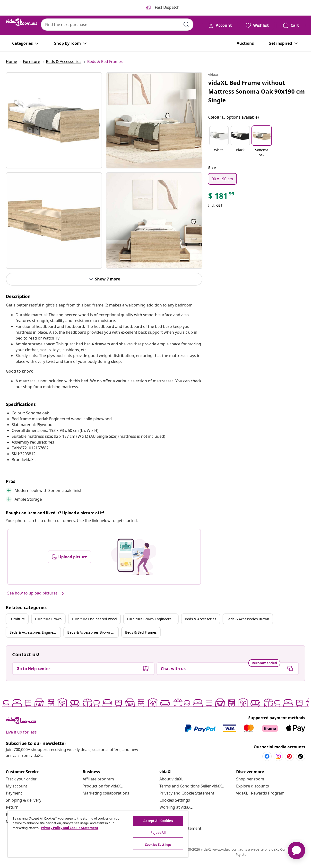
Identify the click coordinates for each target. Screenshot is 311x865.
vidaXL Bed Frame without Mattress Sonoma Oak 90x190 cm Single (256, 91)
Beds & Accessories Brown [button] (247, 619)
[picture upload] (134, 556)
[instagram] (278, 756)
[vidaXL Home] (21, 22)
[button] (219, 142)
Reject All (158, 832)
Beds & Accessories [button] (200, 619)
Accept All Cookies (158, 821)
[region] (98, 834)
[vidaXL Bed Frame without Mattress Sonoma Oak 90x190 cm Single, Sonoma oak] (54, 120)
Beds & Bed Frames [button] (141, 632)
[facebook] (267, 756)
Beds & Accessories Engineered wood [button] (34, 632)
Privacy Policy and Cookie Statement (69, 828)
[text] (221, 197)
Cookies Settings (174, 800)
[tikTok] (300, 756)
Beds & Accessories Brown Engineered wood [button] (92, 632)
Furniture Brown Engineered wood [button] (152, 619)
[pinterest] (289, 756)
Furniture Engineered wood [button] (94, 619)
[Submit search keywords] (186, 24)
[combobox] (117, 24)
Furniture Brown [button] (48, 619)
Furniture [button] (17, 619)
